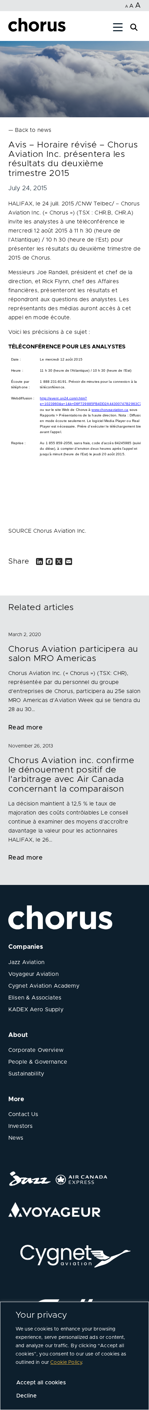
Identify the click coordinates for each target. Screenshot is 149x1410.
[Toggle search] (134, 26)
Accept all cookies (41, 1382)
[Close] (13, 28)
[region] (74, 1356)
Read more (25, 728)
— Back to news (29, 130)
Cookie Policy (66, 1362)
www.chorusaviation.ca (109, 410)
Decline (26, 1396)
